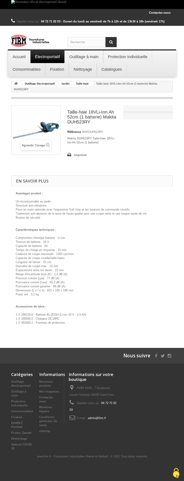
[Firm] (36, 41)
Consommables (22, 411)
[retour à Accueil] (16, 84)
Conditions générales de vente (48, 421)
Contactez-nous (160, 12)
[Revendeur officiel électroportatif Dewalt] (92, 4)
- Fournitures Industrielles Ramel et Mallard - (81, 456)
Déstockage (19, 438)
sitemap (44, 431)
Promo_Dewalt (21, 433)
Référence (74, 132)
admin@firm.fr (97, 418)
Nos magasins (49, 391)
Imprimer (80, 155)
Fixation (16, 417)
